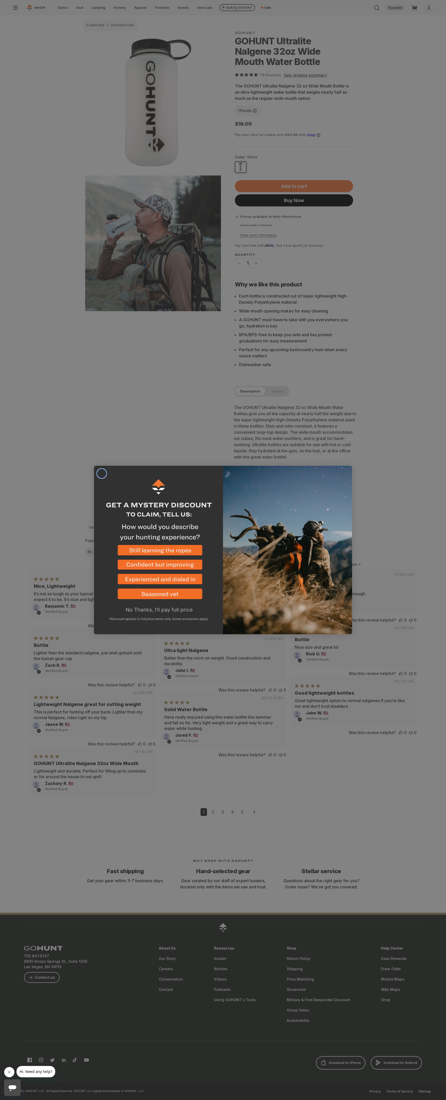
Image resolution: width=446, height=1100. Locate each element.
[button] (158, 552)
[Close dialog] (101, 473)
